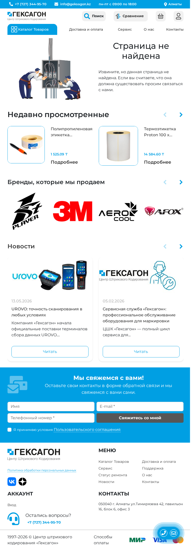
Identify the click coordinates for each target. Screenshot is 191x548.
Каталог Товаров (113, 461)
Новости (21, 246)
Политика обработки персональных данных (41, 470)
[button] (165, 115)
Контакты (175, 29)
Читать (50, 351)
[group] (50, 146)
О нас (149, 29)
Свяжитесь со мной (140, 417)
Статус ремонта (112, 475)
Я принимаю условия (67, 429)
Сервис (125, 29)
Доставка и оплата (86, 29)
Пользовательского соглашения (87, 429)
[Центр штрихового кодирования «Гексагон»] (26, 16)
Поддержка (152, 468)
